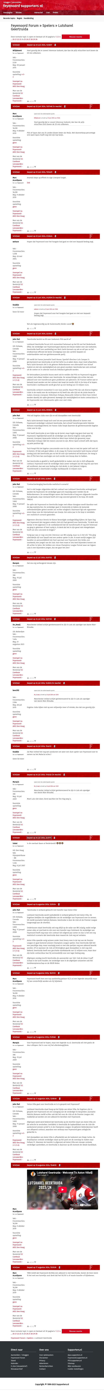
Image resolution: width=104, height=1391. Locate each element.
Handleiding (28, 18)
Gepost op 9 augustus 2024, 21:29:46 (41, 1037)
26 (27, 39)
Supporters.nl (75, 1349)
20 (13, 39)
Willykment (17, 50)
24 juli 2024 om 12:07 (52, 694)
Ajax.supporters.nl (75, 1355)
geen (15, 143)
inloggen (7, 2)
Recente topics (9, 18)
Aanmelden (15, 1355)
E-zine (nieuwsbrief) (19, 1366)
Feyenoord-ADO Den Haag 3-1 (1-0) (18, 377)
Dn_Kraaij (16, 625)
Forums (28, 13)
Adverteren (43, 1363)
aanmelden (16, 2)
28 (32, 39)
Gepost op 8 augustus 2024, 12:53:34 (41, 904)
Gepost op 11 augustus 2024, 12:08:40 (42, 1099)
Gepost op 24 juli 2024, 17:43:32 (39, 775)
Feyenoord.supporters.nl (77, 1358)
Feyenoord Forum (25, 25)
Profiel (55, 13)
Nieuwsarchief (17, 1369)
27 (29, 39)
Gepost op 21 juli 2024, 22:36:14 (39, 479)
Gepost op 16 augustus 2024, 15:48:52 (41, 1165)
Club (48, 13)
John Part (16, 339)
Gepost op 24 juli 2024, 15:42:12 (39, 746)
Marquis (16, 563)
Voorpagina (7, 13)
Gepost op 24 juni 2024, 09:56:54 (39, 410)
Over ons (44, 1349)
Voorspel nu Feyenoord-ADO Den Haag (18, 83)
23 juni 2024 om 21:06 (51, 309)
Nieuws (19, 13)
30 (36, 39)
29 (34, 39)
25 (25, 39)
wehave (16, 242)
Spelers (48, 25)
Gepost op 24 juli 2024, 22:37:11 (39, 838)
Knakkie (16, 305)
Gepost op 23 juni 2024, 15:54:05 (39, 172)
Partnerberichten (46, 1366)
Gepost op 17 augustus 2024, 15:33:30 (41, 1267)
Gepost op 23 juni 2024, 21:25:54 (39, 298)
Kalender (14, 1363)
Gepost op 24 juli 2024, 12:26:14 (39, 683)
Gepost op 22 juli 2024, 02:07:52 (39, 558)
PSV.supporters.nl (75, 1361)
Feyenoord (20, 53)
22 (18, 39)
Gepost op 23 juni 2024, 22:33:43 (39, 334)
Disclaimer (43, 1358)
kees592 (16, 690)
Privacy (42, 1361)
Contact (42, 1369)
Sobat (15, 843)
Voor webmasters (46, 1355)
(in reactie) (57, 106)
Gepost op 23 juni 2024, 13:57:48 (39, 106)
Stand (13, 1361)
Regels (19, 18)
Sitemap (71, 1363)
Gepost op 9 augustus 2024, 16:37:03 (41, 973)
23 (20, 39)
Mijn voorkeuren (74, 1366)
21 (16, 39)
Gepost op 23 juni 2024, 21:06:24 (39, 236)
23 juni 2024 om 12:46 (53, 118)
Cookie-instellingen (75, 1369)
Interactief (38, 13)
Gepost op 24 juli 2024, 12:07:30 (39, 619)
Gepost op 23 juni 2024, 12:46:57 (39, 45)
